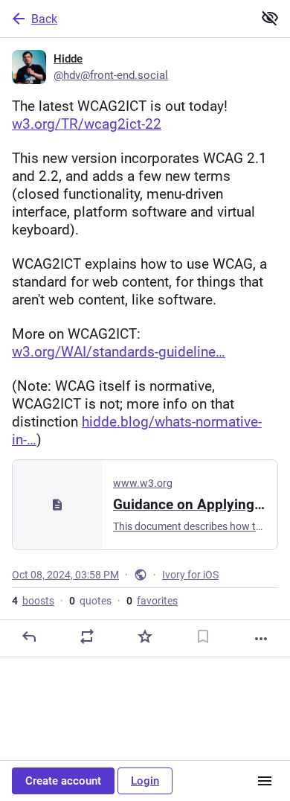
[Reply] (29, 636)
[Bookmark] (203, 636)
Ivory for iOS (190, 575)
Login (145, 781)
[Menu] (264, 781)
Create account (63, 781)
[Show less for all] (270, 18)
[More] (261, 639)
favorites (152, 601)
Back (44, 19)
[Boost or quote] (87, 636)
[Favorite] (145, 636)
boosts (33, 601)
